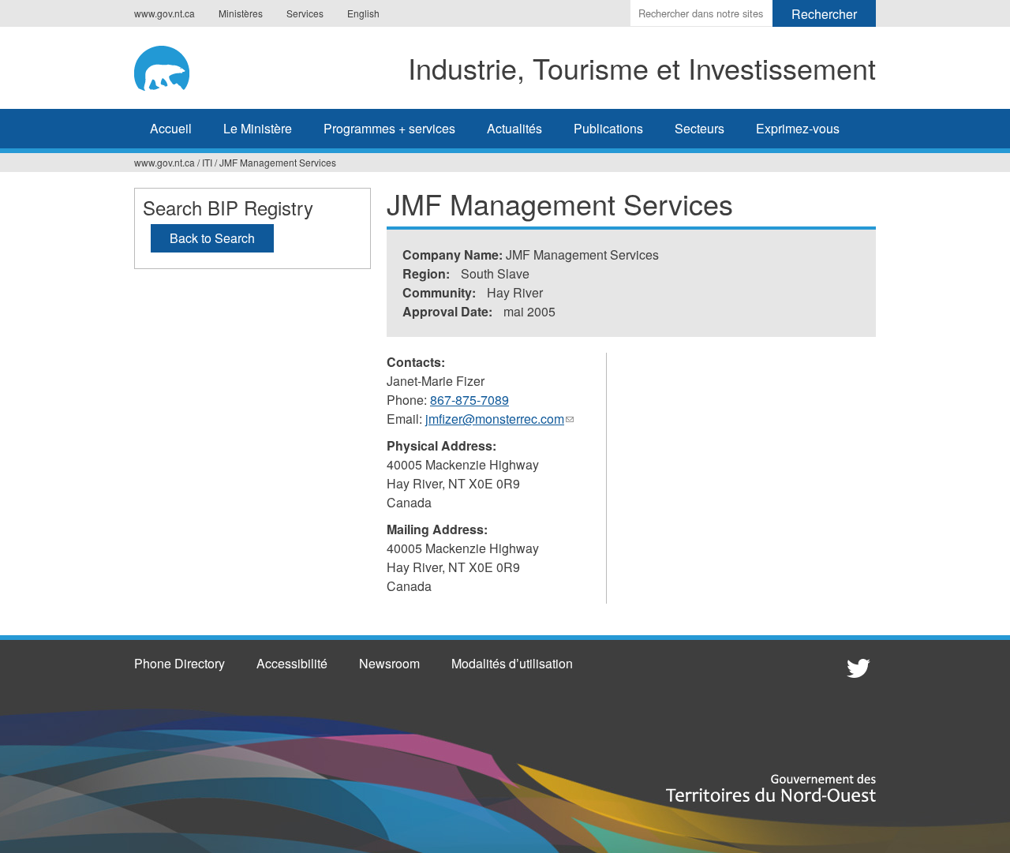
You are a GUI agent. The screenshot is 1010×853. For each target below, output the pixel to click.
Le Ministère (257, 128)
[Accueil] (173, 65)
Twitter (856, 667)
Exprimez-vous (798, 128)
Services (305, 13)
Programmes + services (389, 128)
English (363, 13)
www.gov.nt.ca (164, 13)
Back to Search (212, 238)
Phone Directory (179, 663)
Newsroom (389, 663)
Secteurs (699, 128)
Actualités (514, 128)
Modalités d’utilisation (512, 663)
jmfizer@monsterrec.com (499, 419)
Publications (608, 128)
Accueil (171, 128)
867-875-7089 (469, 400)
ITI (207, 162)
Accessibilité (291, 663)
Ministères (241, 13)
